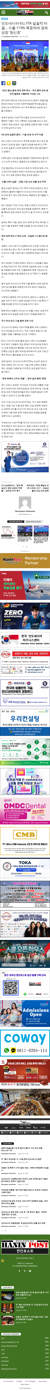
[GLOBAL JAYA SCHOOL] (25, 954)
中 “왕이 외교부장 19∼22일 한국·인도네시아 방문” (21, 1159)
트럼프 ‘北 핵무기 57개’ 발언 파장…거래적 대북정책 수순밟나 (32, 1318)
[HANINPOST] (25, 984)
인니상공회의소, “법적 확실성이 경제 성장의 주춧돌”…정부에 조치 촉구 (12, 488)
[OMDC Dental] (25, 811)
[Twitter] (25, 1271)
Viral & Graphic (6, 535)
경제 (3, 1350)
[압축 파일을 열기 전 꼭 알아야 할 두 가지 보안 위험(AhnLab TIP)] (7, 1296)
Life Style (4, 1357)
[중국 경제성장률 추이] (8, 531)
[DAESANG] (25, 1072)
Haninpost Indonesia (10, 36)
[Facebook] (20, 1271)
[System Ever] (25, 752)
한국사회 (4, 1365)
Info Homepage (30, 1381)
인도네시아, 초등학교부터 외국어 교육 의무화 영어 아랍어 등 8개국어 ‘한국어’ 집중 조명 (24, 1180)
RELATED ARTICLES (15, 522)
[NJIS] (25, 1013)
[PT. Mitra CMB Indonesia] (25, 841)
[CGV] (25, 1126)
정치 (3, 1338)
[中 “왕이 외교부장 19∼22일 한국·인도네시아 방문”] (7, 1308)
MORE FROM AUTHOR (33, 522)
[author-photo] (25, 502)
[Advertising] (25, 456)
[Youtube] (30, 1271)
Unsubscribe (42, 1381)
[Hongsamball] (25, 616)
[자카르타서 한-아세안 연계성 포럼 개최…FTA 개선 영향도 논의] (25, 531)
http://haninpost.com (25, 514)
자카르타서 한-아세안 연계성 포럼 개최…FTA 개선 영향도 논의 (25, 539)
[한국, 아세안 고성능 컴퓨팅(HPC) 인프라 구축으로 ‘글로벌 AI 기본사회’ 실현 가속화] (41, 531)
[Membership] (25, 560)
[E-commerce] (25, 781)
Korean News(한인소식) (10, 1342)
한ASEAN (4, 19)
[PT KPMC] (25, 663)
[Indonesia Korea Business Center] (25, 639)
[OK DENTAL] (25, 692)
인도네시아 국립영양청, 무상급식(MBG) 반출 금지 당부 (23, 1223)
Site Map (19, 1381)
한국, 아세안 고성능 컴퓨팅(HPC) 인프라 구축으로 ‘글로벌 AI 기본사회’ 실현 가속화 (41, 540)
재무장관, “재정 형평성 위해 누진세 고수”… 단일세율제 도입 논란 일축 (38, 488)
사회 (3, 1354)
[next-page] (26, 546)
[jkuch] (25, 1102)
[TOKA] (25, 868)
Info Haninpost (8, 1381)
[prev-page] (23, 546)
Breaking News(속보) (9, 1369)
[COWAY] (25, 1043)
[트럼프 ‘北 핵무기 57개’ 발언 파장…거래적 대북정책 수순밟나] (7, 1320)
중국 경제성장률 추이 (8, 538)
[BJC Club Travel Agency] (25, 894)
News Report (25, 1384)
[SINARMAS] (25, 923)
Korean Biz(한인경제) (40, 535)
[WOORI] (25, 722)
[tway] (25, 4)
